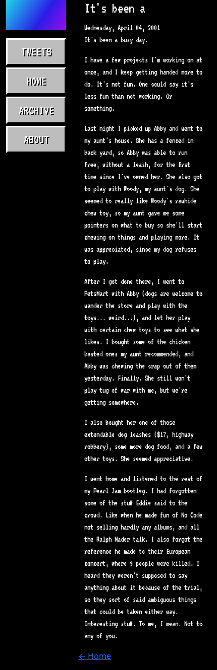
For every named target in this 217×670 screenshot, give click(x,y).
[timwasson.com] (36, 15)
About (36, 139)
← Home (94, 655)
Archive (36, 110)
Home (36, 81)
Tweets (36, 52)
